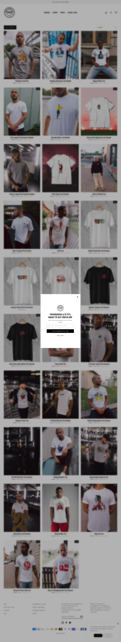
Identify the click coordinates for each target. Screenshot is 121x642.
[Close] (77, 297)
